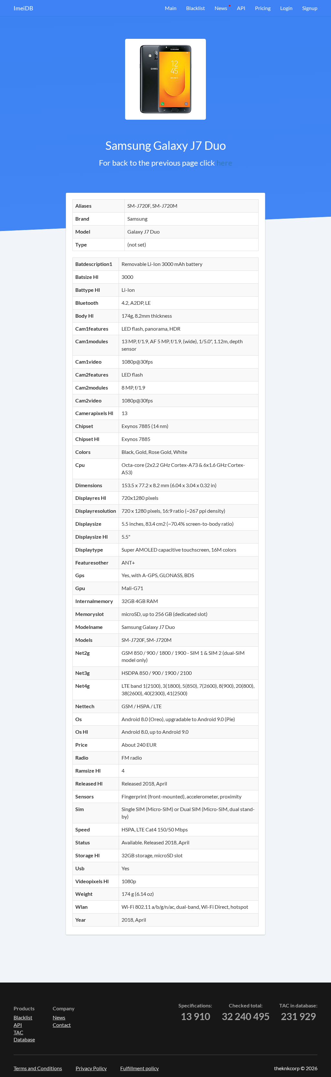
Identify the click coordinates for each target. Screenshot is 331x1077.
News (221, 8)
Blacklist (195, 8)
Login (286, 8)
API (241, 8)
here (224, 162)
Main (170, 8)
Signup (309, 8)
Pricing (263, 8)
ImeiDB (23, 8)
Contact (62, 1025)
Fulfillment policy (139, 1068)
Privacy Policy (91, 1068)
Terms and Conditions (38, 1068)
